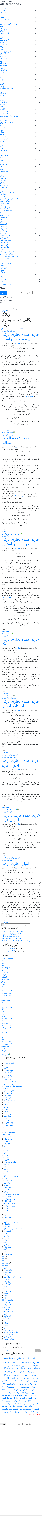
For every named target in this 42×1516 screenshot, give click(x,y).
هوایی (2, 265)
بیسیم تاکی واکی (5, 229)
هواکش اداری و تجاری (7, 210)
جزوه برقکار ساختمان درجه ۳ (22, 1368)
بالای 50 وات (4, 114)
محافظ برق (5, 1046)
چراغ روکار (3, 31)
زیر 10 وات (3, 104)
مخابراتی (3, 194)
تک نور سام (35, 1365)
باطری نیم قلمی (5, 240)
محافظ (19, 1395)
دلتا (2, 1005)
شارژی (2, 68)
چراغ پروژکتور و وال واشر (8, 24)
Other (3, 965)
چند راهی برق (5, 1000)
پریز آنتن (2, 183)
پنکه (1, 277)
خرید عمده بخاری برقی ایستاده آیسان (20, 703)
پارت (3, 984)
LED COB (3, 22)
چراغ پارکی (3, 70)
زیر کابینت (3, 45)
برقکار (3, 982)
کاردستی (4, 1034)
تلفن (1, 222)
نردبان (2, 249)
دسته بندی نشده (9, 1203)
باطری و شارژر (5, 235)
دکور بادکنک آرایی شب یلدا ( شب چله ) (14, 931)
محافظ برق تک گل (20, 1398)
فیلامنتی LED (4, 19)
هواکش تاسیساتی (5, 208)
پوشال (2, 270)
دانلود (3, 1002)
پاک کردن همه (4, 1350)
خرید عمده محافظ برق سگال (11, 938)
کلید (1, 166)
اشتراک (3, 1424)
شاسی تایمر (4, 185)
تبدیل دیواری (4, 130)
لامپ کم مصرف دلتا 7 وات (28, 1395)
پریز (1, 125)
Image (3, 963)
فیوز (1, 146)
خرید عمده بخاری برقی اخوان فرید (20, 763)
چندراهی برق (4, 118)
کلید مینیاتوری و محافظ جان (9, 199)
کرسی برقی (4, 155)
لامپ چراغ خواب (5, 52)
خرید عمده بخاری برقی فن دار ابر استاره (20, 541)
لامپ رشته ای (6, 1041)
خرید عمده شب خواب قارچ (10, 936)
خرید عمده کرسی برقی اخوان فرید (20, 817)
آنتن (1, 261)
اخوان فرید (27, 1358)
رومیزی (2, 97)
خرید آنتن (10, 1372)
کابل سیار (3, 127)
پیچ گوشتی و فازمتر (6, 254)
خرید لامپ (19, 1375)
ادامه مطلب (5, 430)
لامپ (8, 1392)
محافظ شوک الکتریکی (7, 123)
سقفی (2, 17)
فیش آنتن (3, 176)
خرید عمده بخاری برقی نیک (20, 641)
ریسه (1, 26)
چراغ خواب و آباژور (6, 88)
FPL (1, 47)
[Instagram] (0, 1509)
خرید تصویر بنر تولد (6, 284)
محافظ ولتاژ (4, 120)
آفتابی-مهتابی (4, 33)
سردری (2, 79)
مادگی (2, 132)
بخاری (18, 1358)
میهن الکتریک (28, 396)
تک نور (3, 1362)
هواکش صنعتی (5, 206)
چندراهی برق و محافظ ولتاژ (9, 116)
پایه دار (2, 91)
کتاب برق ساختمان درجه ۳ (29, 1409)
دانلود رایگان (4, 279)
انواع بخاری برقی (15, 863)
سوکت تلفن (4, 171)
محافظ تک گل (30, 1401)
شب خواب (4, 1023)
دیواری (2, 74)
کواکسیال (3, 196)
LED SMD (3, 12)
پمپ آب (2, 272)
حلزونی (2, 86)
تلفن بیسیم (3, 224)
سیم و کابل (3, 187)
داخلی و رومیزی (5, 263)
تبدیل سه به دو (6, 993)
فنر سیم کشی (6, 1028)
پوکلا (2, 988)
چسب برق (4, 998)
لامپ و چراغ (4, 8)
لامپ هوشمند (4, 40)
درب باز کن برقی (5, 219)
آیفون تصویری (4, 215)
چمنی (2, 77)
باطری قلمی (4, 238)
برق (1, 189)
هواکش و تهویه (5, 201)
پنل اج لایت (3, 102)
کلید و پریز (3, 164)
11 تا (1, 107)
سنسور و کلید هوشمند (7, 139)
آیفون (2, 212)
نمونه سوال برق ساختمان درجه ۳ (18, 1403)
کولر (2, 1039)
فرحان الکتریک (6, 1025)
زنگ (1, 173)
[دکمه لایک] (4, 529)
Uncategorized (6, 968)
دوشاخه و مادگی (6, 1007)
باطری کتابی (4, 242)
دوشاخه (2, 134)
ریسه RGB (14, 1384)
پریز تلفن (3, 178)
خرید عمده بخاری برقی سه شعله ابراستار (20, 336)
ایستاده (2, 162)
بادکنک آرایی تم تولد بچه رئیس (11, 934)
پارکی (2, 72)
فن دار (2, 153)
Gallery (4, 961)
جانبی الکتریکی (6, 995)
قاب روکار (3, 58)
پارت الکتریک (5, 986)
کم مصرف (3, 10)
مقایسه (38, 1351)
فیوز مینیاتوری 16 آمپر (27, 1392)
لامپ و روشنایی (6, 1044)
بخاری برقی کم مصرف (16, 1362)
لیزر (1, 281)
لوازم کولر (3, 268)
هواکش (3, 1051)
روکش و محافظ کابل (7, 192)
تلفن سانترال (4, 231)
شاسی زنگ (3, 180)
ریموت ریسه (16, 1387)
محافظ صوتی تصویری (15, 1401)
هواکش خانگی (4, 203)
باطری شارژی (4, 245)
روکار (3, 1009)
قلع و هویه (4, 1032)
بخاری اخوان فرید (8, 1358)
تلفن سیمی (3, 226)
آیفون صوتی (4, 217)
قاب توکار (3, 56)
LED (1, 15)
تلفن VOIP (3, 233)
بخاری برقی (4, 150)
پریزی (2, 100)
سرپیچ (2, 42)
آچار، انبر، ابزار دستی (7, 252)
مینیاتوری (3, 84)
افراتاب (3, 975)
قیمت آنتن (14, 1392)
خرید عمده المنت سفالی (15, 440)
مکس (3, 1048)
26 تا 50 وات (4, 111)
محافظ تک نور (6, 1398)
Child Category (7, 959)
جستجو (3, 293)
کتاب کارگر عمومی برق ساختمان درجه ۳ (17, 1412)
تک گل (28, 1365)
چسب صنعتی (4, 258)
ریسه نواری (25, 1387)
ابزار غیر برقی (4, 247)
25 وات (2, 109)
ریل (1, 61)
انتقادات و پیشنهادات (8, 948)
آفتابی (2, 38)
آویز (1, 81)
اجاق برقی (13, 698)
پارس (3, 1406)
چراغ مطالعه (4, 65)
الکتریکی (4, 311)
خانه (9, 311)
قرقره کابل (3, 137)
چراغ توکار (3, 29)
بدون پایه (3, 63)
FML (1, 49)
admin (17, 343)
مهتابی (2, 35)
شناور (2, 275)
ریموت (2, 148)
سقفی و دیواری (6, 1018)
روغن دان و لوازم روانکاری (9, 256)
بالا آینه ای (3, 54)
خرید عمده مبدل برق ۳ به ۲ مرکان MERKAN (16, 941)
